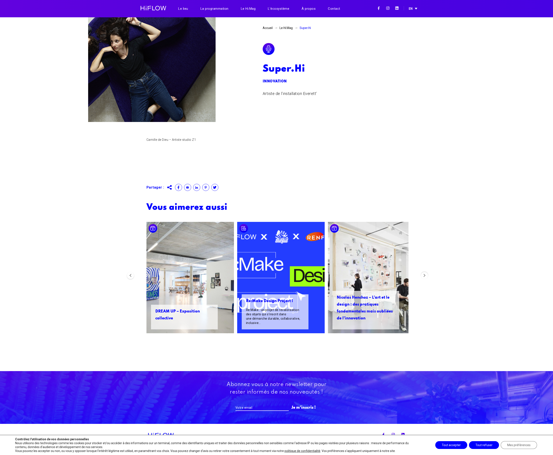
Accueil (268, 28)
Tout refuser (484, 445)
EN (411, 8)
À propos (309, 9)
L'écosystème (278, 9)
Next (424, 275)
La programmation (214, 9)
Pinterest (205, 187)
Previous (130, 275)
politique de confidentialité (302, 451)
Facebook (379, 8)
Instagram (388, 8)
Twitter (214, 187)
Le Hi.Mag (248, 9)
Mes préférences (519, 445)
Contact (334, 9)
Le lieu (183, 9)
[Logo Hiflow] (153, 8)
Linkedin (397, 8)
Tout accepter (451, 445)
